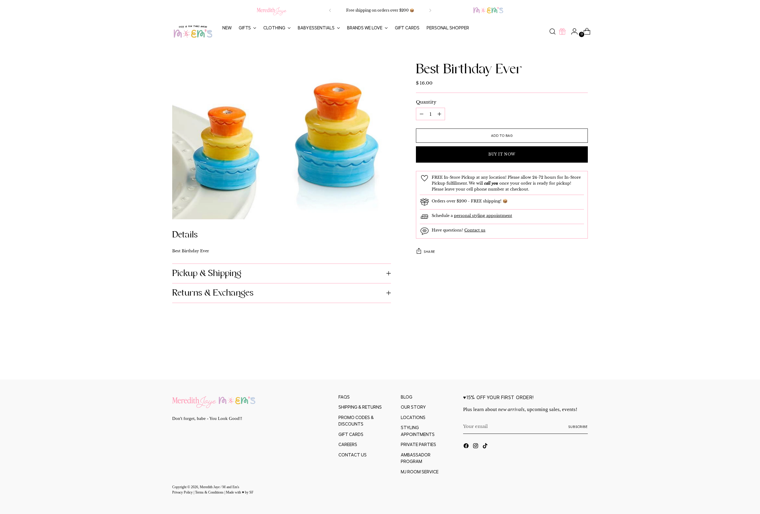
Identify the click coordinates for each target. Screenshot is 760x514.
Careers (347, 444)
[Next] (430, 10)
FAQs (344, 397)
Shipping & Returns (360, 407)
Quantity (426, 102)
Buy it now (501, 154)
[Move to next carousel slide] (583, 359)
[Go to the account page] (572, 31)
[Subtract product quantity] (439, 114)
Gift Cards (350, 434)
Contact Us (352, 455)
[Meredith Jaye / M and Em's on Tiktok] (485, 447)
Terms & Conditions (209, 492)
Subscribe (578, 426)
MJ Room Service (419, 472)
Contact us (474, 229)
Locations (413, 417)
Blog (406, 397)
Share (429, 251)
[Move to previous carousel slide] (569, 359)
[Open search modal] (552, 31)
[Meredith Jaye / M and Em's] (193, 31)
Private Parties (418, 444)
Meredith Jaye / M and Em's (219, 487)
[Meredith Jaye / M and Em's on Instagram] (476, 447)
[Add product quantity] (421, 114)
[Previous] (330, 10)
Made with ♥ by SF (240, 492)
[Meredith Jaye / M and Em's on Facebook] (466, 447)
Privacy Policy (183, 492)
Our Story (413, 407)
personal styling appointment (483, 215)
